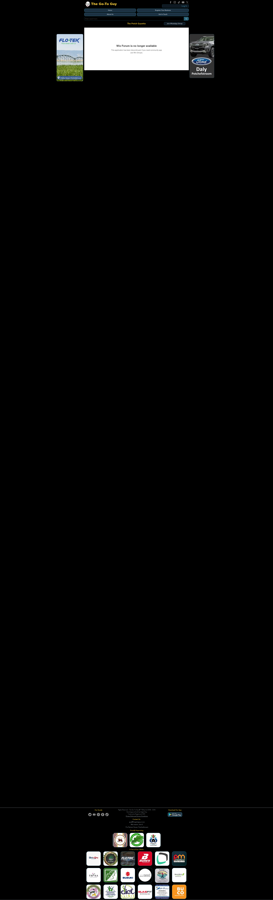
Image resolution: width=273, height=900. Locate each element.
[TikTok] (178, 2)
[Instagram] (174, 2)
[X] (187, 2)
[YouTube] (183, 2)
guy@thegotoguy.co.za (136, 822)
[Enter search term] (186, 18)
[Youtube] (94, 814)
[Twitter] (89, 814)
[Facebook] (170, 2)
